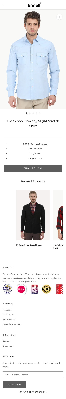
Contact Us (8, 314)
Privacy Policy (9, 319)
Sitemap (7, 341)
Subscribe (15, 385)
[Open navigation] (4, 5)
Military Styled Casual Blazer (29, 245)
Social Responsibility (12, 324)
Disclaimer (8, 346)
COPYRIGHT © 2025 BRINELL (33, 392)
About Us (7, 310)
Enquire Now (33, 168)
